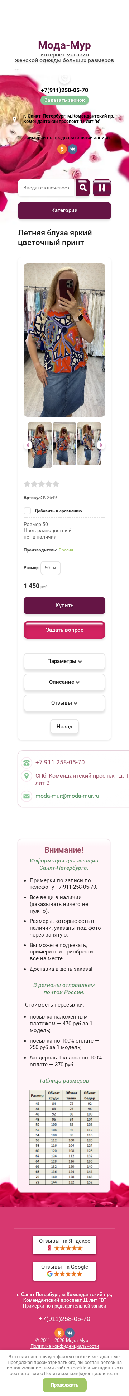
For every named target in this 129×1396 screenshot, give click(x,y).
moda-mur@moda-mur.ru (67, 795)
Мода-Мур (64, 45)
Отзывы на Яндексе (64, 1241)
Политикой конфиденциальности (81, 1373)
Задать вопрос (64, 630)
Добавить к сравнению (58, 510)
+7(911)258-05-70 (64, 90)
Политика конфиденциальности (64, 1346)
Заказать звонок (64, 100)
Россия (66, 550)
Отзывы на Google (64, 1267)
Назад (64, 726)
